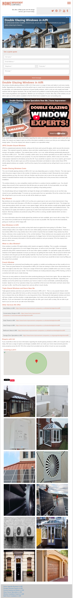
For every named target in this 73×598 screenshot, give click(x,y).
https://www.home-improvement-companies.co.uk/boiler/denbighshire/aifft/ (38, 308)
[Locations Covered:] (3, 3)
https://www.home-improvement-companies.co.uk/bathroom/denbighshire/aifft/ (41, 330)
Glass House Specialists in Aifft (12, 592)
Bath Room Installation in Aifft (12, 596)
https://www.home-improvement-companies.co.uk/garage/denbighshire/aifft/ (46, 335)
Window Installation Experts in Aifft (13, 594)
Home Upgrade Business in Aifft (12, 586)
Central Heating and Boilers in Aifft (13, 590)
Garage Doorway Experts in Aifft (13, 588)
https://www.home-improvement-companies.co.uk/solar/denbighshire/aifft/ (38, 320)
